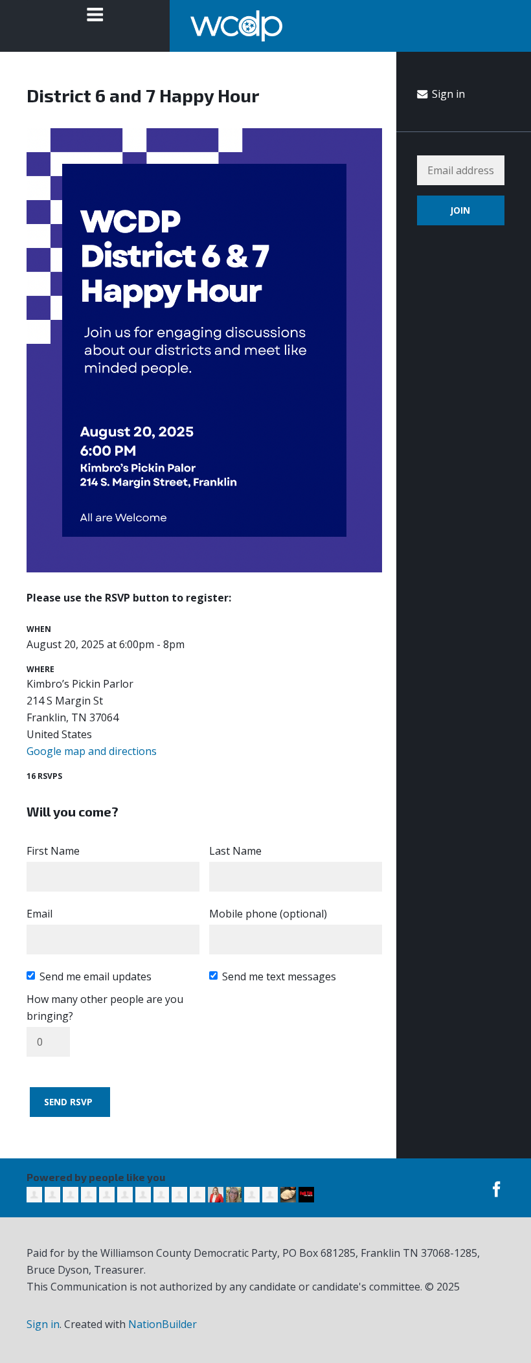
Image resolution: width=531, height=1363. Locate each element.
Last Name (235, 851)
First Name (53, 851)
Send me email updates (96, 976)
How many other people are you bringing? (105, 1007)
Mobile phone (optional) (268, 914)
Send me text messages (279, 976)
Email (39, 914)
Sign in (447, 94)
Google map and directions (92, 751)
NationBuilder (162, 1324)
